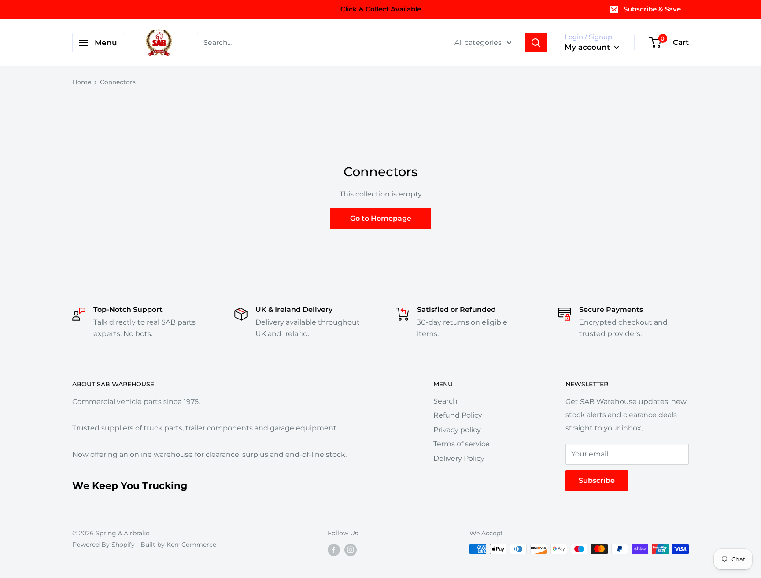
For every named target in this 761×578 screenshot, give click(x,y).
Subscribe (597, 480)
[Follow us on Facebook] (334, 550)
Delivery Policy (458, 458)
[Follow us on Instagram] (350, 550)
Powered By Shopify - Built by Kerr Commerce (144, 544)
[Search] (536, 42)
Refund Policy (457, 415)
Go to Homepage (380, 218)
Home (81, 82)
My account (588, 47)
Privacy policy (457, 430)
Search (445, 401)
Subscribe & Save (652, 9)
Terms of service (461, 444)
